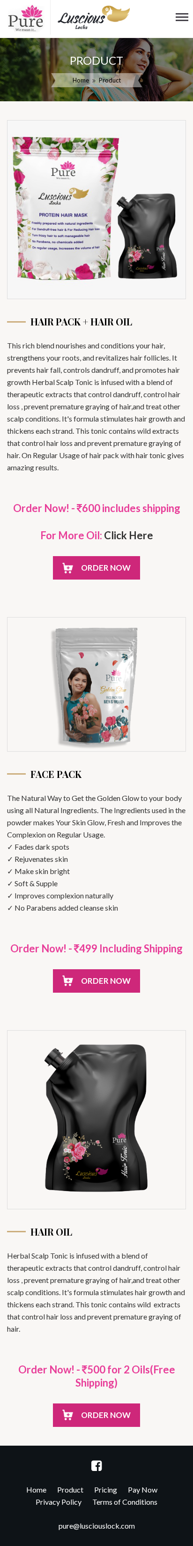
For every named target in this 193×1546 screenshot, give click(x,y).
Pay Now (142, 1489)
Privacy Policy (59, 1501)
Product (70, 1489)
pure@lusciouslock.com (97, 1525)
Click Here (128, 535)
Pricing (105, 1489)
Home (81, 80)
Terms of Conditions (124, 1501)
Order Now (106, 568)
